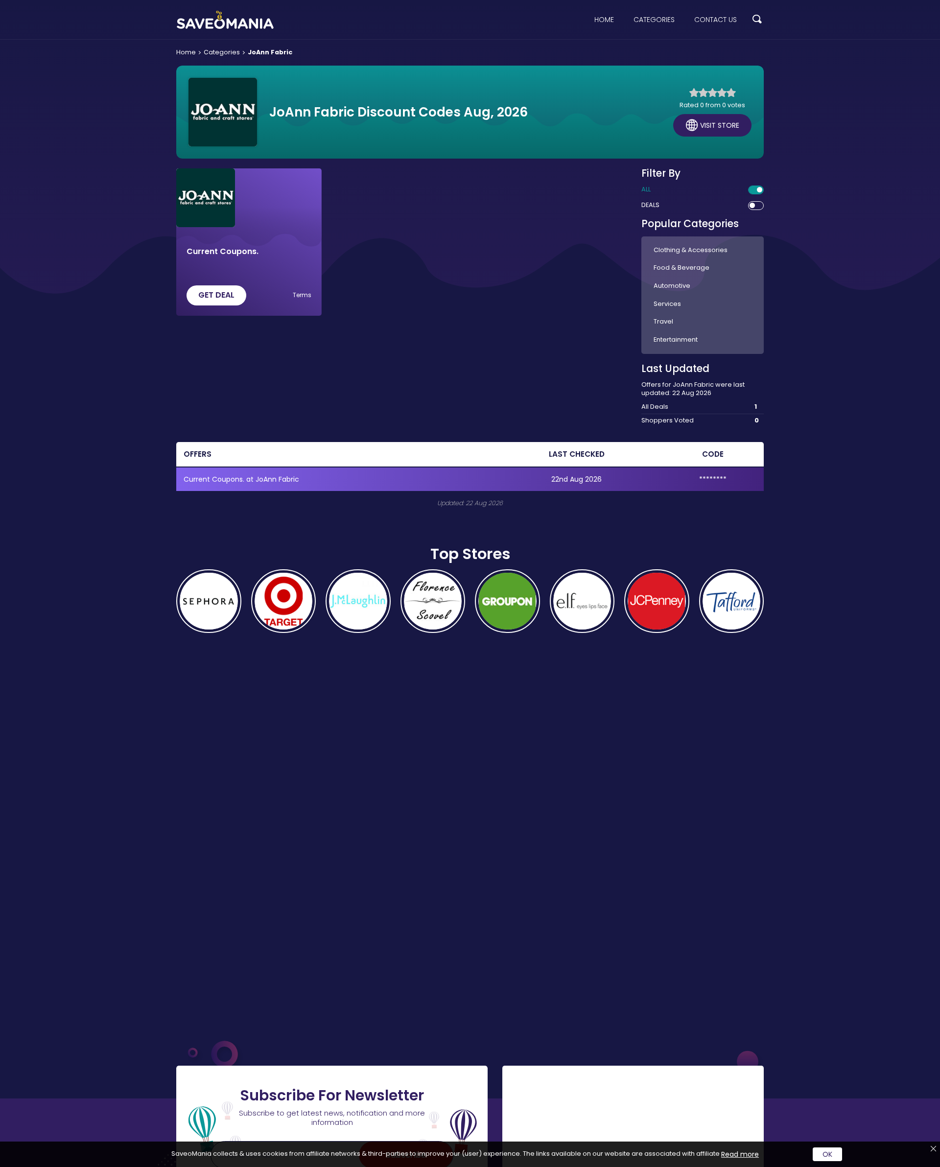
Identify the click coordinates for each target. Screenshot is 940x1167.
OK (827, 1154)
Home (604, 19)
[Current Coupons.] (205, 197)
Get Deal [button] (216, 295)
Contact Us (715, 19)
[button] (756, 20)
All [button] (646, 189)
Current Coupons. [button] (222, 252)
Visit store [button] (719, 125)
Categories (654, 19)
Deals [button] (650, 205)
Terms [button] (302, 295)
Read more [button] (740, 1154)
